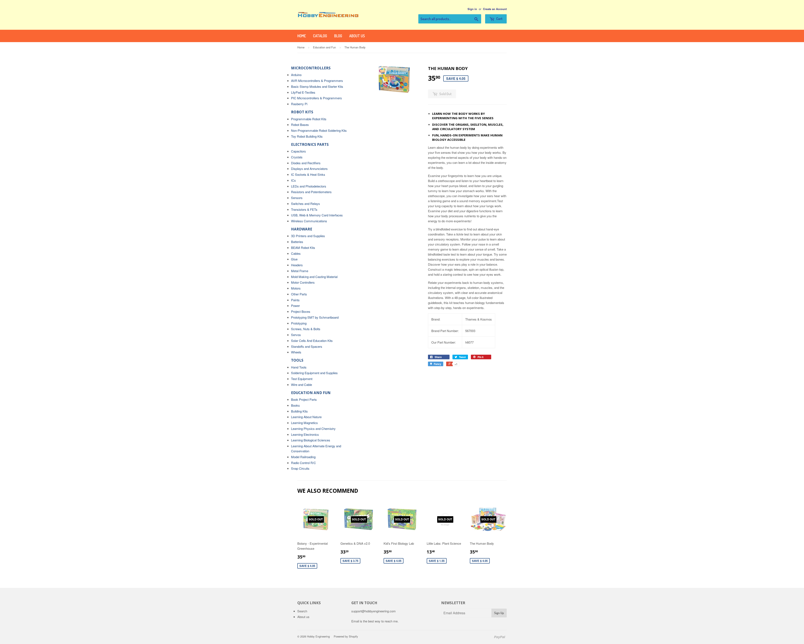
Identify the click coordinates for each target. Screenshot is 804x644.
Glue (294, 259)
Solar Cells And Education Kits (312, 340)
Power (295, 305)
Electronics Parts (310, 144)
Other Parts (299, 294)
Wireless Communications (309, 221)
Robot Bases (300, 124)
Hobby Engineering (318, 636)
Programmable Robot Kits (308, 119)
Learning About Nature (306, 417)
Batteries (297, 241)
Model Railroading (303, 457)
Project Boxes (300, 311)
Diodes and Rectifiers (306, 163)
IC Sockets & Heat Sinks (308, 174)
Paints (295, 300)
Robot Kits (302, 112)
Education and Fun (324, 47)
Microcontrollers (311, 68)
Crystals (297, 157)
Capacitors (298, 151)
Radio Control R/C (303, 462)
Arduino (296, 74)
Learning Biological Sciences (310, 440)
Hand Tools (299, 367)
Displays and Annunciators (309, 168)
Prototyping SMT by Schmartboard (315, 317)
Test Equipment (301, 378)
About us (357, 36)
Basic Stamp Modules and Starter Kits (317, 86)
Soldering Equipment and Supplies (314, 373)
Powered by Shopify (346, 636)
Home (301, 36)
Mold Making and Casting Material (314, 276)
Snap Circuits (300, 468)
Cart (499, 18)
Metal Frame (299, 271)
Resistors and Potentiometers (311, 192)
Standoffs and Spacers (306, 346)
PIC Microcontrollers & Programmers (316, 98)
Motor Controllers (303, 282)
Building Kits (299, 411)
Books (295, 405)
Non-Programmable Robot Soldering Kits (319, 130)
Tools (297, 360)
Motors (296, 288)
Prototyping (299, 323)
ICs (293, 180)
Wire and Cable (301, 384)
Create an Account (495, 9)
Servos (296, 334)
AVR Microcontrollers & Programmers (317, 80)
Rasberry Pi (299, 104)
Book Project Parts (304, 399)
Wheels (296, 352)
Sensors (297, 197)
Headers (297, 265)
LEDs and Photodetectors (308, 186)
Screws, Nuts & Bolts (305, 329)
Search (302, 611)
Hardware (301, 229)
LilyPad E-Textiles (303, 92)
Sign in (472, 9)
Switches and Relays (305, 203)
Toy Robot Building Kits (307, 136)
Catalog (320, 36)
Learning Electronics (305, 434)
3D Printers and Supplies (308, 236)
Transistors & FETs (304, 209)
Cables (296, 253)
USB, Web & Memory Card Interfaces (317, 215)
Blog (338, 36)
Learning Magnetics (304, 422)
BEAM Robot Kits (303, 247)
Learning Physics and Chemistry (313, 428)
